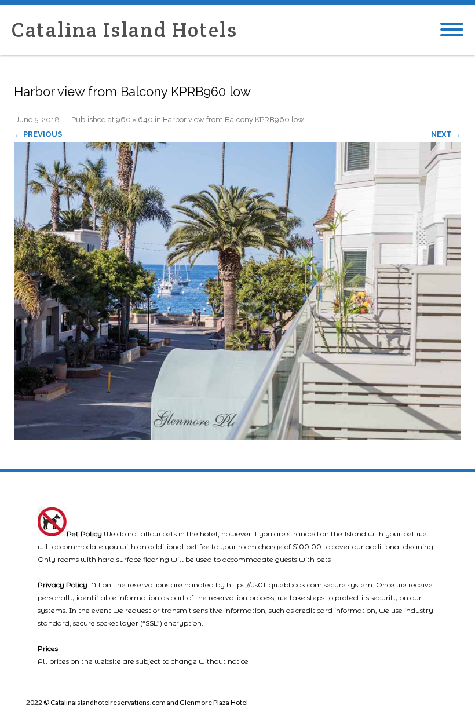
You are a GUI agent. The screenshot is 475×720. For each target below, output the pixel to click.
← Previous (38, 134)
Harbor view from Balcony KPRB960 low (233, 119)
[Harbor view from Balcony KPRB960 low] (237, 291)
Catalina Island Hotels (124, 30)
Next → (446, 134)
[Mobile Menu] (451, 30)
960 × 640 (134, 119)
